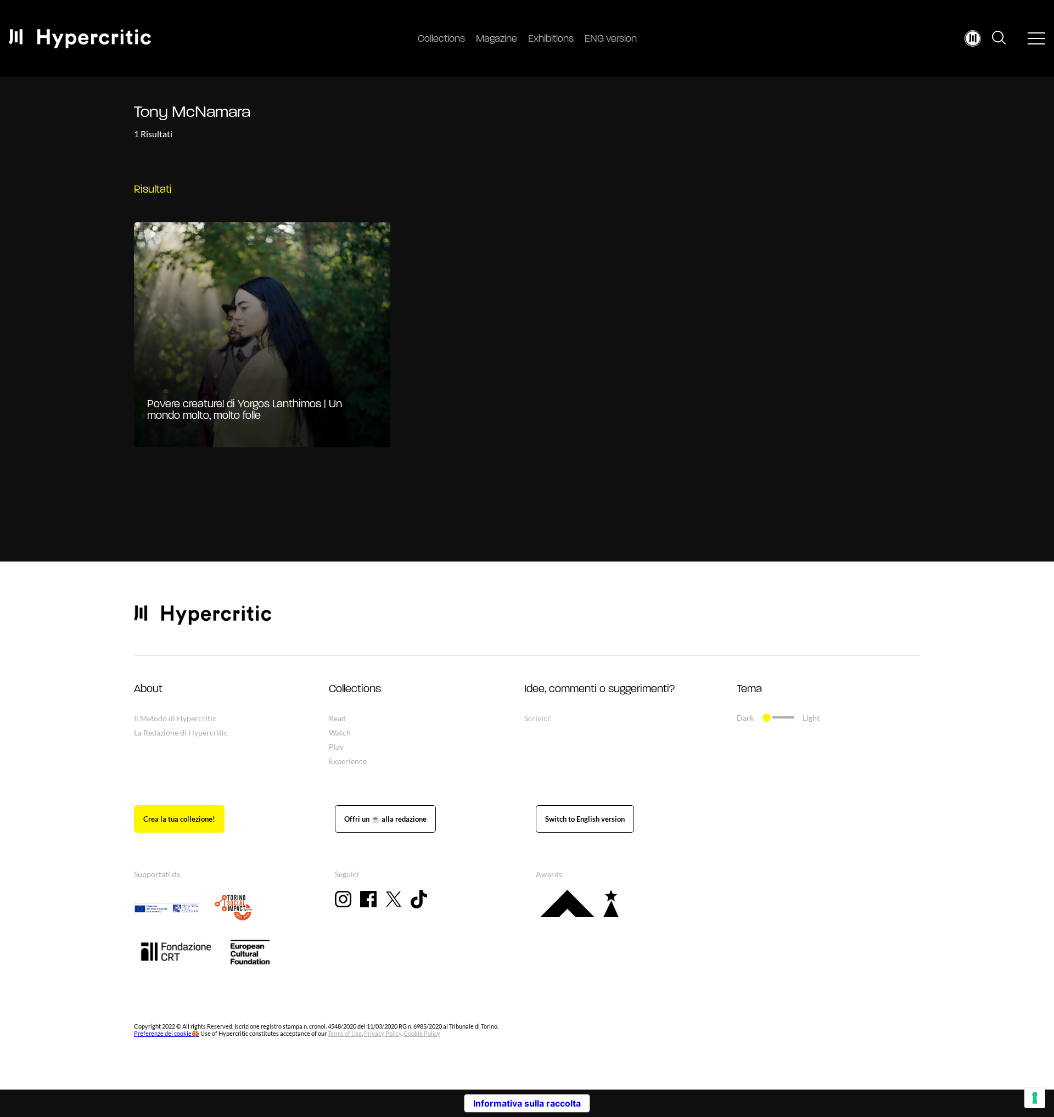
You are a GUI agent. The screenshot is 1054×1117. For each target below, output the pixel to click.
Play (336, 746)
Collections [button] (355, 689)
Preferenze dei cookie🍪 (166, 1033)
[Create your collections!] (179, 819)
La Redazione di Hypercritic (181, 732)
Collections (441, 39)
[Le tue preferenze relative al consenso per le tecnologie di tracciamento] (1034, 1097)
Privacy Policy (382, 1033)
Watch (340, 732)
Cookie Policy (421, 1033)
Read (337, 718)
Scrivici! (538, 718)
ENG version (611, 39)
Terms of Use (345, 1033)
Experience (348, 761)
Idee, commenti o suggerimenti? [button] (599, 689)
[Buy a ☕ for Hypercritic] (385, 819)
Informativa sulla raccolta (527, 1103)
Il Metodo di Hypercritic (175, 718)
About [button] (148, 689)
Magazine (496, 39)
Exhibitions (551, 39)
